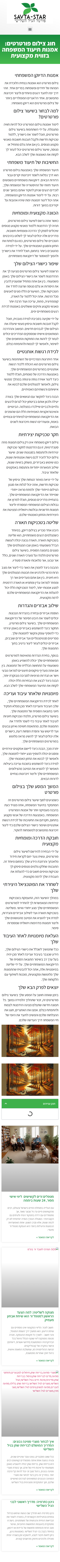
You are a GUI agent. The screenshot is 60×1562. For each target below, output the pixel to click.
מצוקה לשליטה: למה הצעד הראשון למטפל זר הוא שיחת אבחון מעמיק (30, 1316)
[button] (30, 29)
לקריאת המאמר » (45, 1237)
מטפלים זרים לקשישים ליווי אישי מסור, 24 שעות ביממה (32, 1198)
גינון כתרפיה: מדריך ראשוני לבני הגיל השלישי (32, 1504)
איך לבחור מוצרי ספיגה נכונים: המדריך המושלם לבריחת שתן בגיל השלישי (30, 1445)
